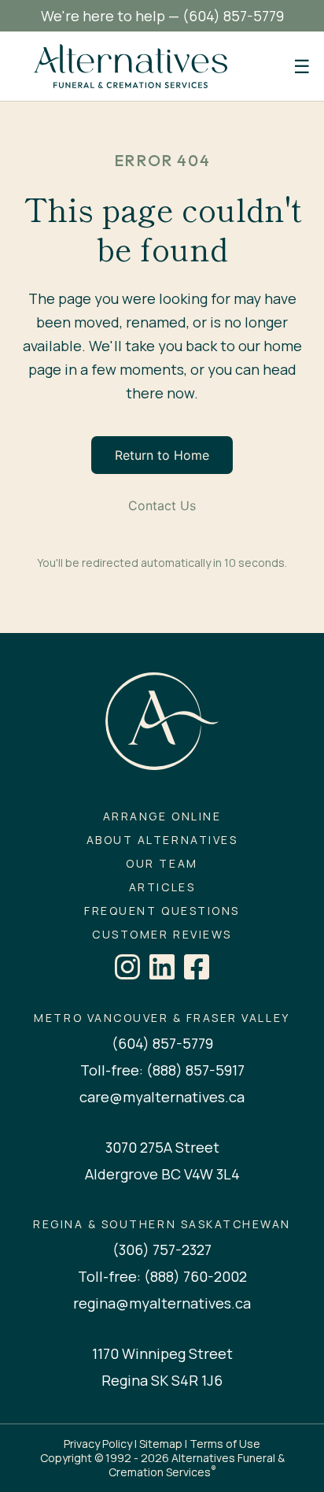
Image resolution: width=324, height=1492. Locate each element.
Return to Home (162, 455)
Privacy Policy (98, 1443)
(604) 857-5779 (233, 15)
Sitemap (160, 1443)
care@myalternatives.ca (162, 1096)
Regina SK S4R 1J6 (162, 1380)
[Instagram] (127, 966)
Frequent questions (161, 911)
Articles (162, 887)
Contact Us (162, 505)
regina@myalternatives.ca (162, 1303)
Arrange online (162, 816)
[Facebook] (196, 966)
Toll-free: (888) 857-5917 (162, 1070)
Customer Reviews (161, 934)
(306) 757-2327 (162, 1249)
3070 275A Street (162, 1147)
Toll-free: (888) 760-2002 (162, 1276)
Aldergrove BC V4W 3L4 (162, 1173)
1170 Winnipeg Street (162, 1353)
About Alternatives (162, 840)
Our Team (161, 864)
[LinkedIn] (162, 966)
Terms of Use (225, 1443)
